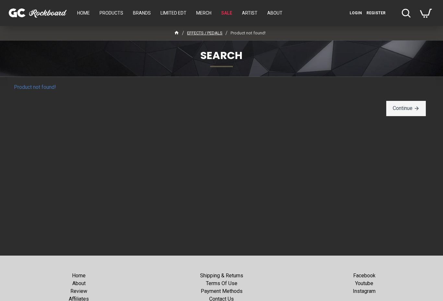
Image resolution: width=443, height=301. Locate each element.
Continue (403, 108)
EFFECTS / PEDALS (204, 32)
